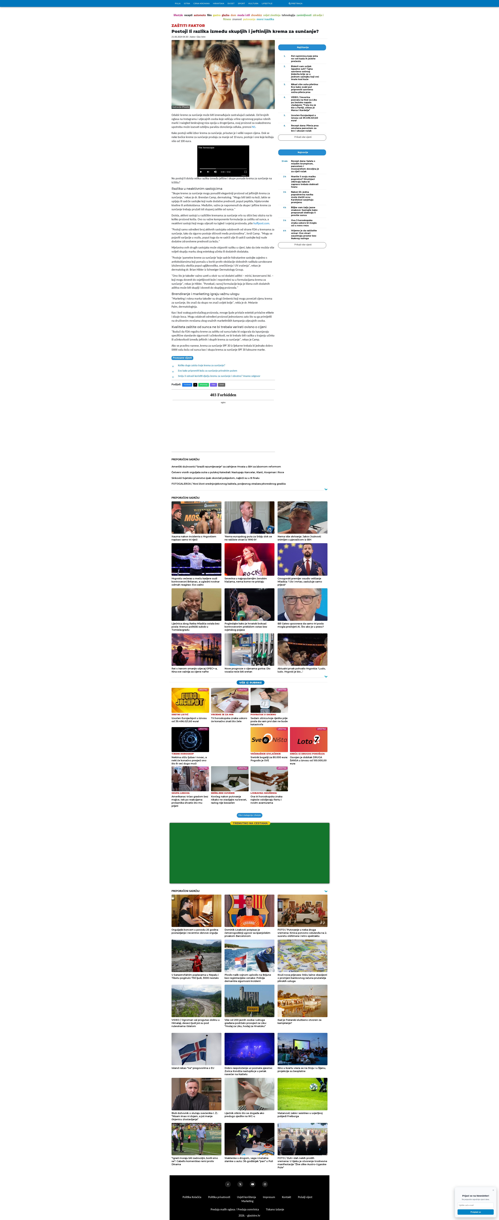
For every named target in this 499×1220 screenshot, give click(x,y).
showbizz (256, 15)
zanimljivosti (304, 15)
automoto (200, 15)
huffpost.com (261, 223)
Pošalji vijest (305, 1197)
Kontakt (287, 1197)
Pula (177, 3)
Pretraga (296, 3)
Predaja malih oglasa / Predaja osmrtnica (235, 1209)
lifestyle (178, 15)
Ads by (244, 175)
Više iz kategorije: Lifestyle (249, 815)
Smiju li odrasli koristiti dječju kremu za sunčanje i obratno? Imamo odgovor (219, 376)
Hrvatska (218, 3)
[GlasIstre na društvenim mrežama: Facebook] (231, 1184)
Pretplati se (476, 1212)
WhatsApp (203, 385)
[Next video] (208, 172)
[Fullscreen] (245, 172)
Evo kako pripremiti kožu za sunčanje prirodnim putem (207, 371)
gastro (217, 15)
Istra (187, 3)
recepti (188, 15)
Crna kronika (201, 3)
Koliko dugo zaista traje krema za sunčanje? (201, 365)
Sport (241, 3)
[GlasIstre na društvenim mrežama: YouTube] (256, 1184)
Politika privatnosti (219, 1197)
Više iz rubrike (250, 682)
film (209, 15)
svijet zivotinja (271, 15)
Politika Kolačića (192, 1197)
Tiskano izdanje (275, 1209)
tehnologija (288, 15)
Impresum (269, 1197)
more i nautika (265, 19)
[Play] (201, 172)
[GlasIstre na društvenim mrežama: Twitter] (243, 1184)
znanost (237, 19)
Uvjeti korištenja (247, 1197)
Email (222, 385)
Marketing (247, 1201)
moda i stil (243, 15)
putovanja (249, 19)
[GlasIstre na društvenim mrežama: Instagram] (268, 1184)
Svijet (231, 3)
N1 (253, 127)
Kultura (253, 3)
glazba (225, 15)
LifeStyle (267, 3)
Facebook (187, 385)
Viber (213, 385)
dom (233, 15)
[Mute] (215, 172)
